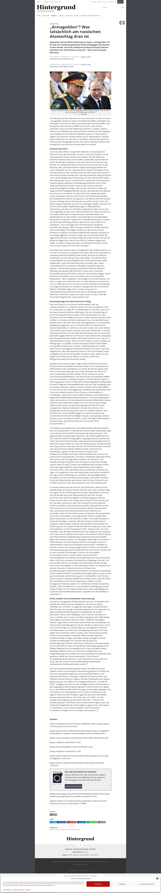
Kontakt (105, 2)
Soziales (61, 15)
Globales (54, 15)
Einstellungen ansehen (146, 884)
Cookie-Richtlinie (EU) (102, 861)
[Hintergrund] (56, 7)
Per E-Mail (102, 822)
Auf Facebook (61, 822)
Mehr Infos (84, 114)
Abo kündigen (84, 855)
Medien (76, 15)
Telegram (45, 2)
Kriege (89, 57)
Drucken (54, 814)
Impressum (28, 889)
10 (51, 801)
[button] (157, 878)
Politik (38, 15)
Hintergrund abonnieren (73, 786)
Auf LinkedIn (82, 822)
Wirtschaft (46, 15)
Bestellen (76, 855)
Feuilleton (69, 15)
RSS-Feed (39, 2)
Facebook (51, 2)
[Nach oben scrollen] (80, 845)
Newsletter (58, 2)
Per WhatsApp (92, 822)
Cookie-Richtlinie (7, 889)
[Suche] (122, 7)
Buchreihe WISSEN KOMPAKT (90, 15)
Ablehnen (122, 884)
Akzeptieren (98, 884)
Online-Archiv (94, 855)
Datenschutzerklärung (18, 889)
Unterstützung (112, 2)
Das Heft (120, 2)
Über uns (99, 2)
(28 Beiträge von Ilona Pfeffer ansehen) (62, 59)
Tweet (53, 822)
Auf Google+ (72, 822)
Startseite (93, 2)
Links (85, 864)
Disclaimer (92, 849)
